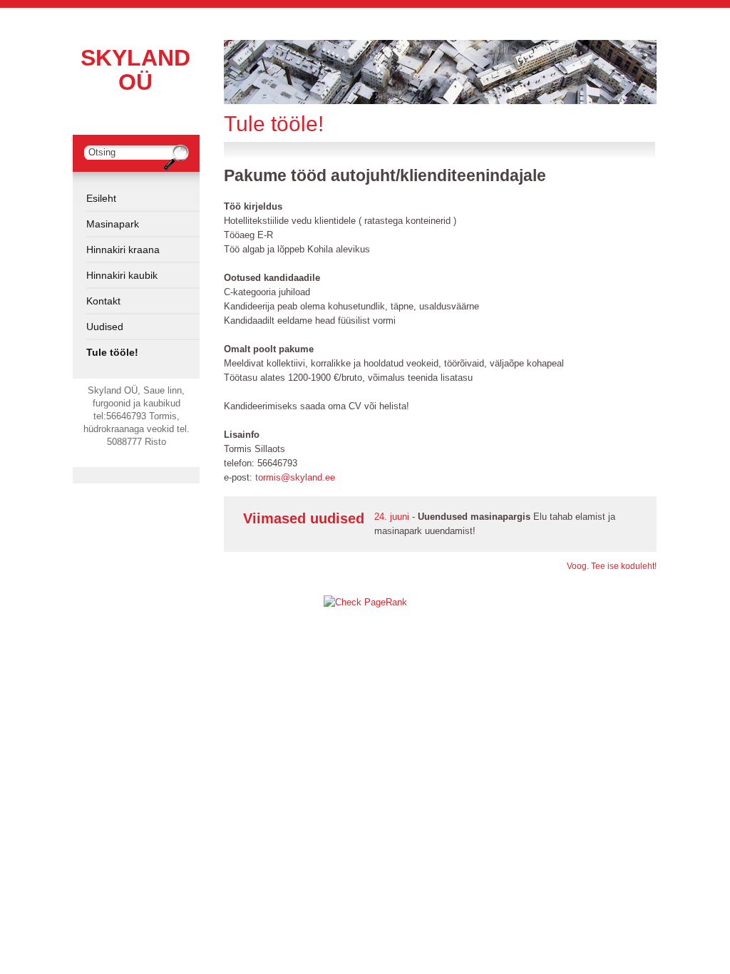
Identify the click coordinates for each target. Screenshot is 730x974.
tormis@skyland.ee (295, 477)
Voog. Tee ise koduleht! (612, 566)
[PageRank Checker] (365, 602)
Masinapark (112, 224)
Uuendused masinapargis (474, 516)
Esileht (101, 198)
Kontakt (103, 301)
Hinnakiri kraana (123, 249)
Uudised (104, 326)
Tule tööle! (112, 352)
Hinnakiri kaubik (122, 275)
